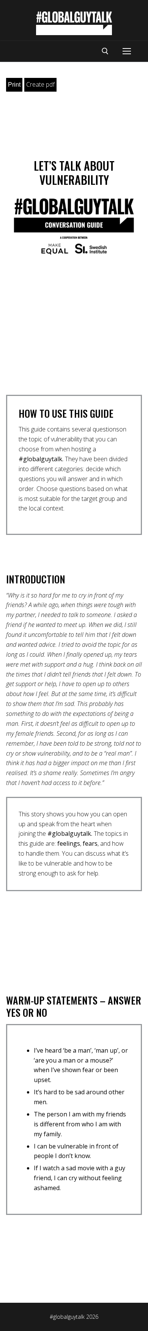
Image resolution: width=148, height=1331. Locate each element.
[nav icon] (127, 52)
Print (14, 84)
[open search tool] (105, 51)
